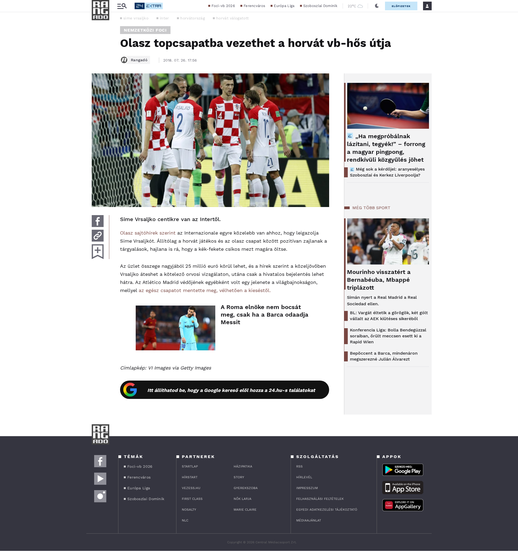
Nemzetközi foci (145, 30)
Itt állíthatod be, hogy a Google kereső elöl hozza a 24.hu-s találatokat (231, 390)
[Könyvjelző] (98, 251)
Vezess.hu (191, 488)
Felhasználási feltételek (320, 499)
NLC (185, 520)
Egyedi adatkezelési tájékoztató (326, 509)
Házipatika (243, 466)
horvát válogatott (232, 18)
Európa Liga (284, 6)
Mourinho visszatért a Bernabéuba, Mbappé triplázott (379, 280)
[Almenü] (122, 6)
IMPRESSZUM (307, 488)
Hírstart (189, 477)
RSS (299, 466)
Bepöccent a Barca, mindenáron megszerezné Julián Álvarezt (384, 356)
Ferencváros (254, 6)
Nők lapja (242, 499)
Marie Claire (245, 509)
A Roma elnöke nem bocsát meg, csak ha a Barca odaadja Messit (264, 315)
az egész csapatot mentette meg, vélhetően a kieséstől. (205, 290)
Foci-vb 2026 (223, 6)
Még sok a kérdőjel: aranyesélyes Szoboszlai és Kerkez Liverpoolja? (387, 172)
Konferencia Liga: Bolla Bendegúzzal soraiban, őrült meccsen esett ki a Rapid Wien (388, 335)
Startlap (190, 466)
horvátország (192, 18)
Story (239, 477)
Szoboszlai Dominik (320, 6)
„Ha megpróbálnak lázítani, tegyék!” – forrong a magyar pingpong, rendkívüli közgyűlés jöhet (386, 148)
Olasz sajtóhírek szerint (148, 233)
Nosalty (189, 509)
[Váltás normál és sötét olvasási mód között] (377, 6)
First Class (192, 499)
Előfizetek (401, 6)
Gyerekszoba (246, 488)
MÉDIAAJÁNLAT (308, 520)
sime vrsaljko (135, 18)
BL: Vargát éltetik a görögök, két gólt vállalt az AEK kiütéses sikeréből (389, 315)
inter (164, 18)
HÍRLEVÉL (304, 477)
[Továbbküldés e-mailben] (98, 236)
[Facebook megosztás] (98, 221)
